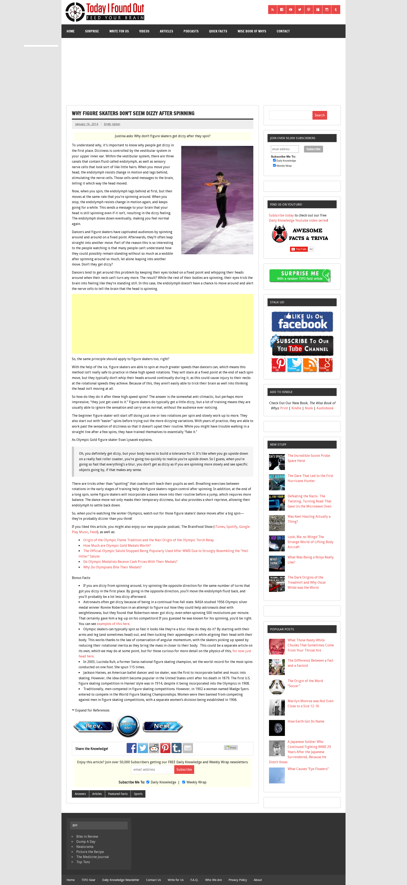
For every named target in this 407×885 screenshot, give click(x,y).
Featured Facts (118, 794)
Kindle (296, 408)
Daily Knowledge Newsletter (120, 879)
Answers (80, 794)
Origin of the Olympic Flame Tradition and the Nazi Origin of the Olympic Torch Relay (148, 540)
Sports (138, 794)
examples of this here (113, 624)
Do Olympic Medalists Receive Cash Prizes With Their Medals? (130, 562)
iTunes (220, 527)
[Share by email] (188, 748)
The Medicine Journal (92, 857)
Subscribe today (281, 215)
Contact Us (153, 879)
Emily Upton (112, 124)
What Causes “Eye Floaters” (308, 769)
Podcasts (191, 31)
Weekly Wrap (196, 782)
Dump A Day (85, 842)
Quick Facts (218, 31)
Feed (93, 532)
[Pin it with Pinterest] (165, 748)
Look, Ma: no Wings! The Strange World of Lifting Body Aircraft (310, 542)
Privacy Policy (238, 879)
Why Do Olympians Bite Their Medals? (112, 567)
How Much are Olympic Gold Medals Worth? (117, 546)
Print (284, 408)
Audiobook (324, 408)
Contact (283, 31)
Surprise (92, 31)
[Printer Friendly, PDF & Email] (231, 749)
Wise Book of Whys (252, 31)
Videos (144, 31)
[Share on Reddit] (154, 748)
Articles (166, 31)
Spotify (231, 527)
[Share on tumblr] (176, 748)
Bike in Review (87, 837)
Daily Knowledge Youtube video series (298, 220)
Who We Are (213, 879)
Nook (309, 408)
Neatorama (84, 847)
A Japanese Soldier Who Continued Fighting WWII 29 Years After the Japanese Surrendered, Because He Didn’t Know (300, 752)
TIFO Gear (88, 879)
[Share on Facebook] (132, 748)
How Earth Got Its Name (306, 721)
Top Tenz (83, 862)
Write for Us (119, 31)
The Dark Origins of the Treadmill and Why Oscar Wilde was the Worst (307, 582)
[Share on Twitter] (143, 748)
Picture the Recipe (90, 852)
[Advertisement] (203, 70)
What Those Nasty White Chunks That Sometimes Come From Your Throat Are (311, 645)
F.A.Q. (194, 879)
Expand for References (92, 710)
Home (71, 31)
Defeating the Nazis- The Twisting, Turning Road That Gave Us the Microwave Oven (309, 501)
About (258, 879)
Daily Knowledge (163, 782)
